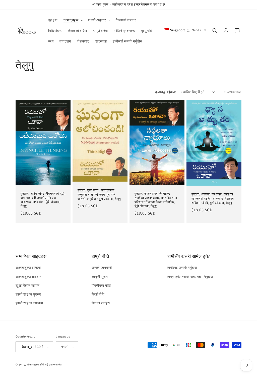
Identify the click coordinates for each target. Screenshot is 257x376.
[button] (72, 20)
